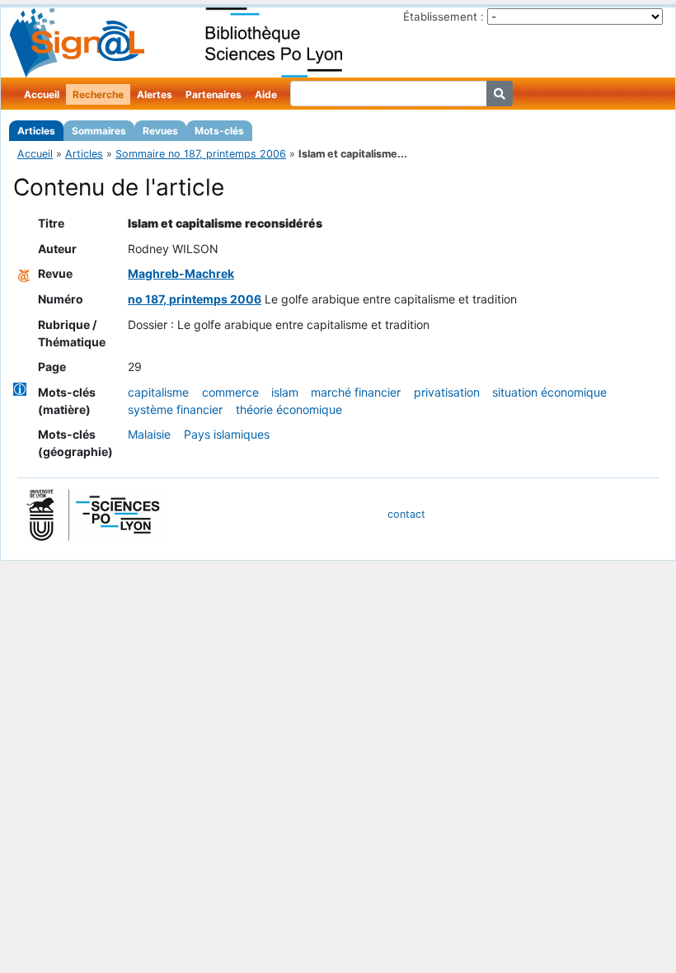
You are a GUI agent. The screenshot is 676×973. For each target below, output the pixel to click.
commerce (230, 392)
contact (406, 514)
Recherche (98, 94)
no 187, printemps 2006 (194, 299)
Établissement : (443, 16)
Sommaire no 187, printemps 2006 (200, 154)
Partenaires (213, 94)
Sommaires (99, 131)
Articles (36, 131)
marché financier (356, 392)
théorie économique (289, 409)
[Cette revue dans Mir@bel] (24, 273)
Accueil (41, 94)
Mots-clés (219, 131)
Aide (266, 94)
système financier (175, 409)
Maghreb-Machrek (181, 273)
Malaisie (149, 434)
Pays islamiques (227, 434)
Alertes (154, 94)
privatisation (447, 392)
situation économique (549, 392)
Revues (160, 131)
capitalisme (158, 392)
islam (284, 392)
